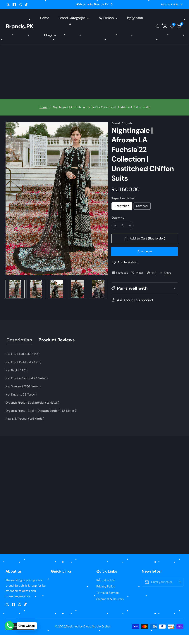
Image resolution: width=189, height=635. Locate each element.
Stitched (143, 207)
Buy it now (145, 251)
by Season (135, 18)
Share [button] (167, 272)
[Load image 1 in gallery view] (15, 289)
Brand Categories (72, 18)
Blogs (48, 35)
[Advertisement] (94, 71)
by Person (106, 18)
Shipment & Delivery (110, 599)
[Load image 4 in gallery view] (77, 289)
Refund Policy (105, 580)
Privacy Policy (105, 586)
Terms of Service (107, 593)
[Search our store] (158, 26)
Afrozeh (126, 123)
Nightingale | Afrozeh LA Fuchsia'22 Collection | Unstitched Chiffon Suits (101, 107)
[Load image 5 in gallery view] (98, 289)
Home (44, 18)
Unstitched (123, 207)
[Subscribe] (179, 582)
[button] (144, 288)
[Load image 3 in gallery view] (56, 289)
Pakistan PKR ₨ (170, 4)
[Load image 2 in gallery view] (35, 289)
